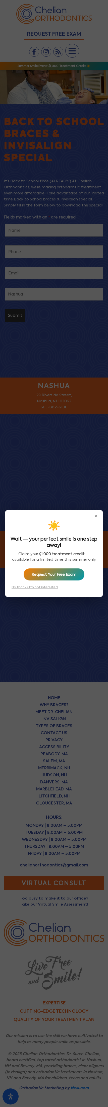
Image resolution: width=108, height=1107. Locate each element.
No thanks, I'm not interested (35, 587)
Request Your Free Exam (54, 574)
